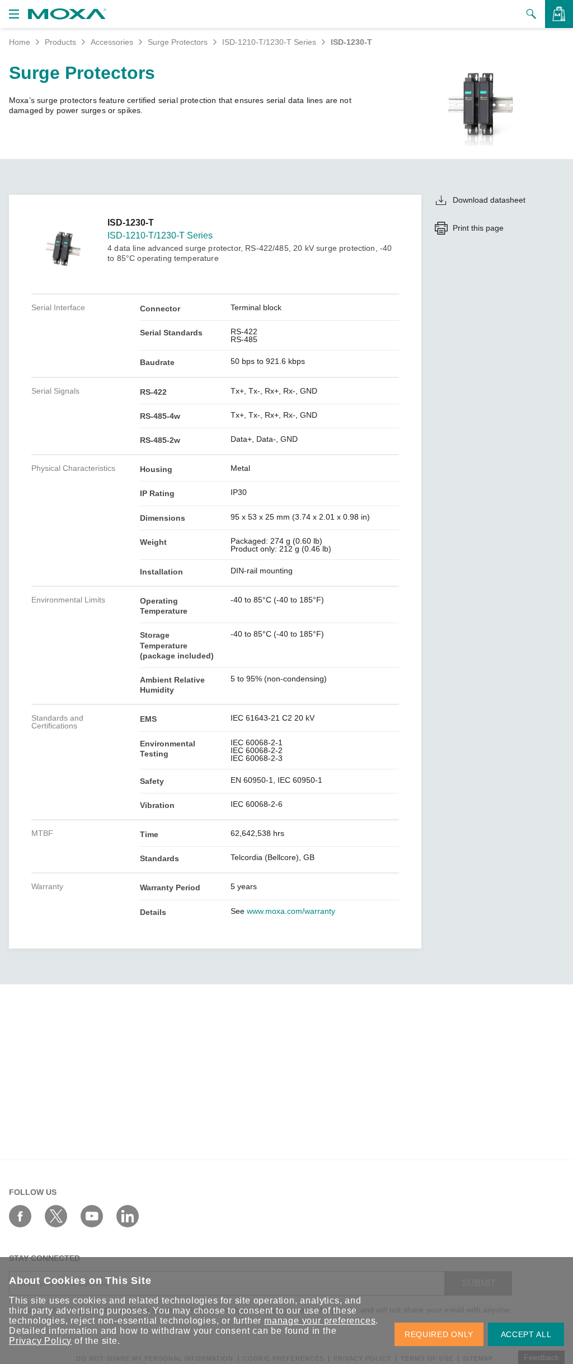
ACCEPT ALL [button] (526, 1334)
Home (19, 42)
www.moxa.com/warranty (291, 911)
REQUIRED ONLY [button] (439, 1334)
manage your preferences (319, 1320)
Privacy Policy (40, 1341)
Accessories (112, 42)
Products (60, 42)
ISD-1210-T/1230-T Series (269, 42)
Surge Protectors (178, 42)
